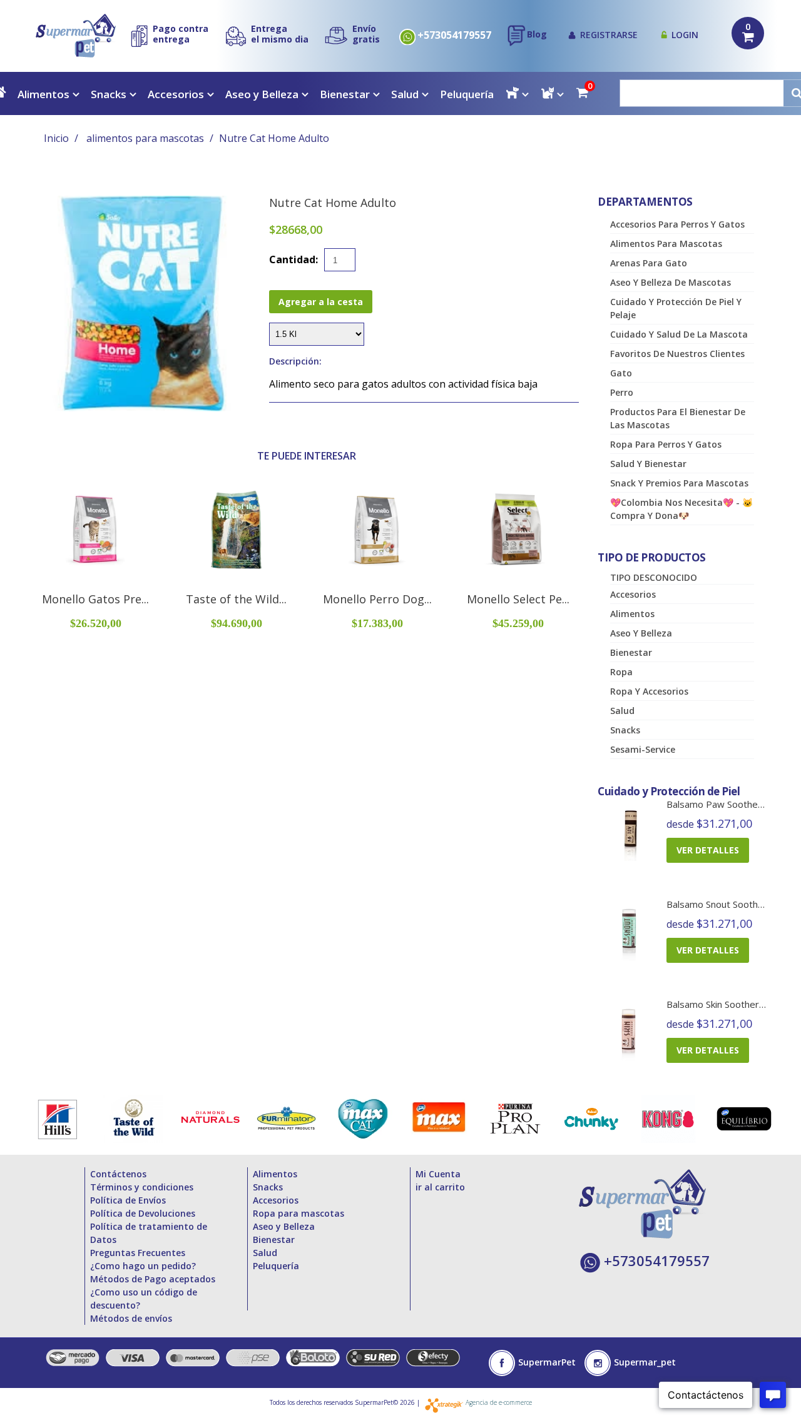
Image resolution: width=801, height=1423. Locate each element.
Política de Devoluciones (142, 1213)
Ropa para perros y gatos (666, 444)
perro (621, 392)
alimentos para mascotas (145, 138)
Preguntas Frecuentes (137, 1253)
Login (684, 35)
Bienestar (345, 94)
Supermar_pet (645, 1362)
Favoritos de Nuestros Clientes (677, 354)
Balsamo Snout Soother (716, 904)
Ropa (621, 672)
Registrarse (609, 35)
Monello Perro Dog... (377, 598)
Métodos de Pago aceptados (152, 1279)
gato (621, 373)
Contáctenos (118, 1174)
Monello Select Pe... (518, 598)
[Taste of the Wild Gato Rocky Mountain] (236, 530)
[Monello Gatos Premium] (95, 530)
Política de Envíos (128, 1200)
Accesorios (176, 94)
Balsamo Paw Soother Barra (727, 804)
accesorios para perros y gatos (677, 224)
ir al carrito (440, 1187)
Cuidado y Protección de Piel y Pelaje (676, 308)
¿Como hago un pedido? (143, 1266)
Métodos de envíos (131, 1318)
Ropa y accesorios (649, 691)
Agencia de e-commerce (499, 1402)
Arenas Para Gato (648, 263)
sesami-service (642, 749)
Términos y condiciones (141, 1187)
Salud (405, 94)
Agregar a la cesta (320, 302)
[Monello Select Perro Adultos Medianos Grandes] (518, 530)
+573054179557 (454, 35)
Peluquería (467, 94)
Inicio (56, 138)
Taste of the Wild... (236, 598)
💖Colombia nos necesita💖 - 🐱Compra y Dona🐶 (681, 508)
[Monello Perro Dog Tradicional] (377, 530)
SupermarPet (547, 1362)
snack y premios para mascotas (679, 483)
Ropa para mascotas (298, 1213)
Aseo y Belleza (261, 94)
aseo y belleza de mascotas (670, 282)
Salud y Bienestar (648, 464)
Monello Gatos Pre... (95, 598)
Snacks (108, 94)
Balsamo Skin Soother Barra (725, 1004)
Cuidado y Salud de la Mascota (679, 334)
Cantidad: (293, 259)
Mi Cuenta (438, 1174)
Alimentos (43, 94)
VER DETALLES (707, 850)
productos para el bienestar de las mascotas (677, 418)
